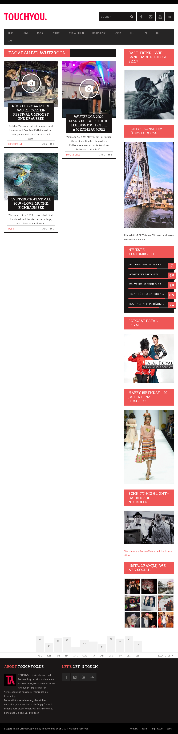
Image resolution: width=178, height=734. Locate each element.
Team (144, 728)
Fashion (56, 33)
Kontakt (133, 728)
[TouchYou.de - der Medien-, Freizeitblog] (46, 16)
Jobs (169, 728)
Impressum (157, 728)
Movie (26, 33)
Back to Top (164, 655)
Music (40, 33)
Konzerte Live (15, 144)
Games (118, 33)
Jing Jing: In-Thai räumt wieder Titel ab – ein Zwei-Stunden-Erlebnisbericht (149, 303)
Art (10, 40)
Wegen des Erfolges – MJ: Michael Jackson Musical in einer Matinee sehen (149, 274)
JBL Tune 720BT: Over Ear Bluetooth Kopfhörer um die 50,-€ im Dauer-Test (149, 264)
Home (11, 33)
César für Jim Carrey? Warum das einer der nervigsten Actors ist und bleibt (149, 294)
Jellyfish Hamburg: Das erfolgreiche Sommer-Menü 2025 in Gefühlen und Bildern (149, 284)
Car (145, 33)
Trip (158, 33)
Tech (132, 33)
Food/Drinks (99, 33)
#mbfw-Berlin (76, 33)
